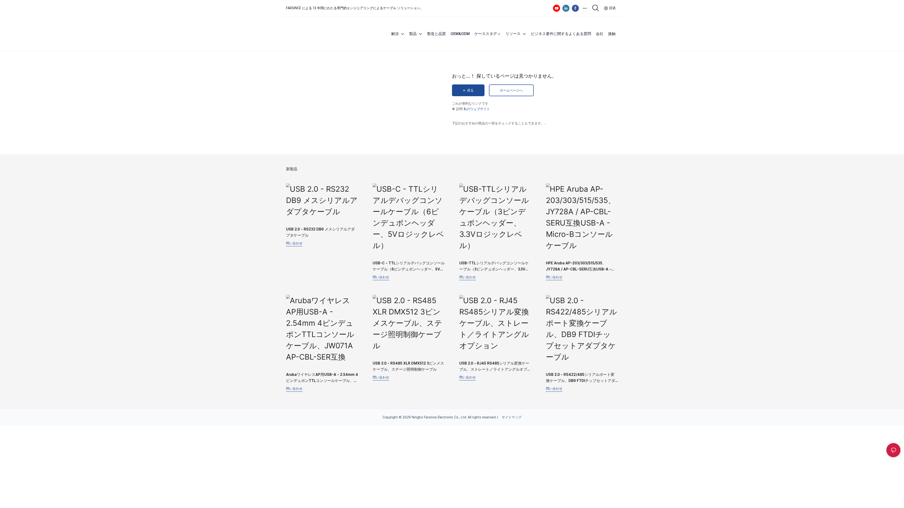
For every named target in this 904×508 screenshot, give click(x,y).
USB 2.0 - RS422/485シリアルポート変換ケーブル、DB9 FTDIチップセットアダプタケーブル (580, 378)
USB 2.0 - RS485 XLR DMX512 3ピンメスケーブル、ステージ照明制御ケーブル (408, 366)
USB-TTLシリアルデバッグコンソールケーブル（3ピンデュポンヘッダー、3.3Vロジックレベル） (494, 266)
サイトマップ (511, 417)
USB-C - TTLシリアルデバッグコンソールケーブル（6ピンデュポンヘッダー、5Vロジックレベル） (409, 266)
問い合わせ (294, 243)
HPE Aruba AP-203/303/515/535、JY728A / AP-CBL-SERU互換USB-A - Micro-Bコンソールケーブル (578, 266)
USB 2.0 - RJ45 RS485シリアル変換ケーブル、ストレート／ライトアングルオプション (495, 366)
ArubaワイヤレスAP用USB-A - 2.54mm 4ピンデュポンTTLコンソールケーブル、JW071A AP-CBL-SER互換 (322, 378)
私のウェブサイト (477, 109)
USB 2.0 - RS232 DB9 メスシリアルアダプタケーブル (320, 232)
